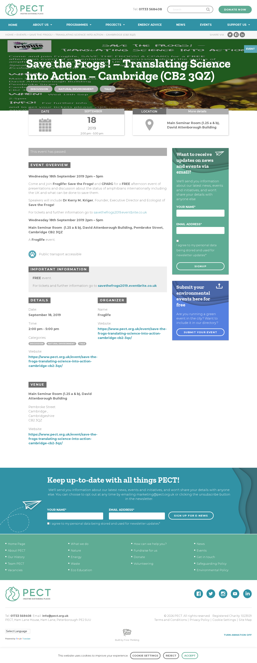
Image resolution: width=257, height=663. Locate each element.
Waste (75, 563)
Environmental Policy (212, 570)
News (180, 24)
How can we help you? (150, 544)
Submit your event (200, 332)
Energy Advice (150, 24)
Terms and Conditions (170, 620)
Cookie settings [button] (145, 655)
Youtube (235, 593)
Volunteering (143, 563)
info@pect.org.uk (55, 616)
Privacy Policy (199, 620)
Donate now (235, 9)
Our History (16, 557)
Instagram (223, 593)
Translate (26, 639)
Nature (76, 550)
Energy (76, 557)
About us (41, 24)
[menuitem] (12, 25)
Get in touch (206, 557)
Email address (189, 224)
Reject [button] (171, 655)
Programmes (77, 24)
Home (12, 25)
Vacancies (15, 570)
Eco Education (81, 570)
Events (206, 24)
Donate (139, 557)
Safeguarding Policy (211, 563)
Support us (237, 24)
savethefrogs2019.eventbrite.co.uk (120, 212)
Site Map (245, 620)
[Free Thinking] (127, 636)
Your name (185, 207)
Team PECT (16, 563)
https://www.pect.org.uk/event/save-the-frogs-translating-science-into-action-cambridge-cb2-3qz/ (62, 361)
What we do (79, 544)
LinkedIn (242, 34)
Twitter (230, 34)
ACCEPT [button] (189, 655)
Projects (113, 24)
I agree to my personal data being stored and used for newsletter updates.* (196, 250)
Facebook (236, 34)
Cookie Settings (224, 620)
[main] (128, 249)
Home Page (16, 544)
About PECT (16, 550)
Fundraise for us (145, 550)
